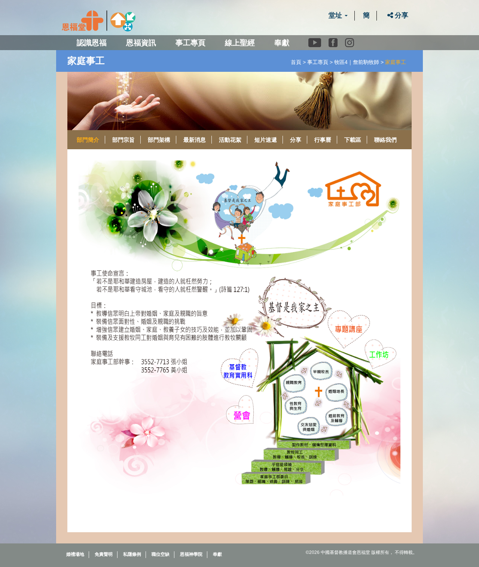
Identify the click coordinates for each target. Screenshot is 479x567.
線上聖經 (240, 43)
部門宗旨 (123, 140)
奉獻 (281, 43)
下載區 (352, 140)
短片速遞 (265, 140)
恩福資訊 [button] (141, 43)
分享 (400, 15)
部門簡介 (88, 140)
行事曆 (322, 140)
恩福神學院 (191, 554)
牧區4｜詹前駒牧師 (356, 62)
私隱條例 (132, 554)
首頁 (296, 62)
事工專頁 (317, 62)
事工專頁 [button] (190, 43)
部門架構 (159, 140)
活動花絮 (230, 140)
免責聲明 (104, 554)
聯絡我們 (385, 140)
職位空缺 (161, 554)
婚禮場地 (75, 554)
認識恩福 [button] (92, 43)
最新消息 (194, 140)
